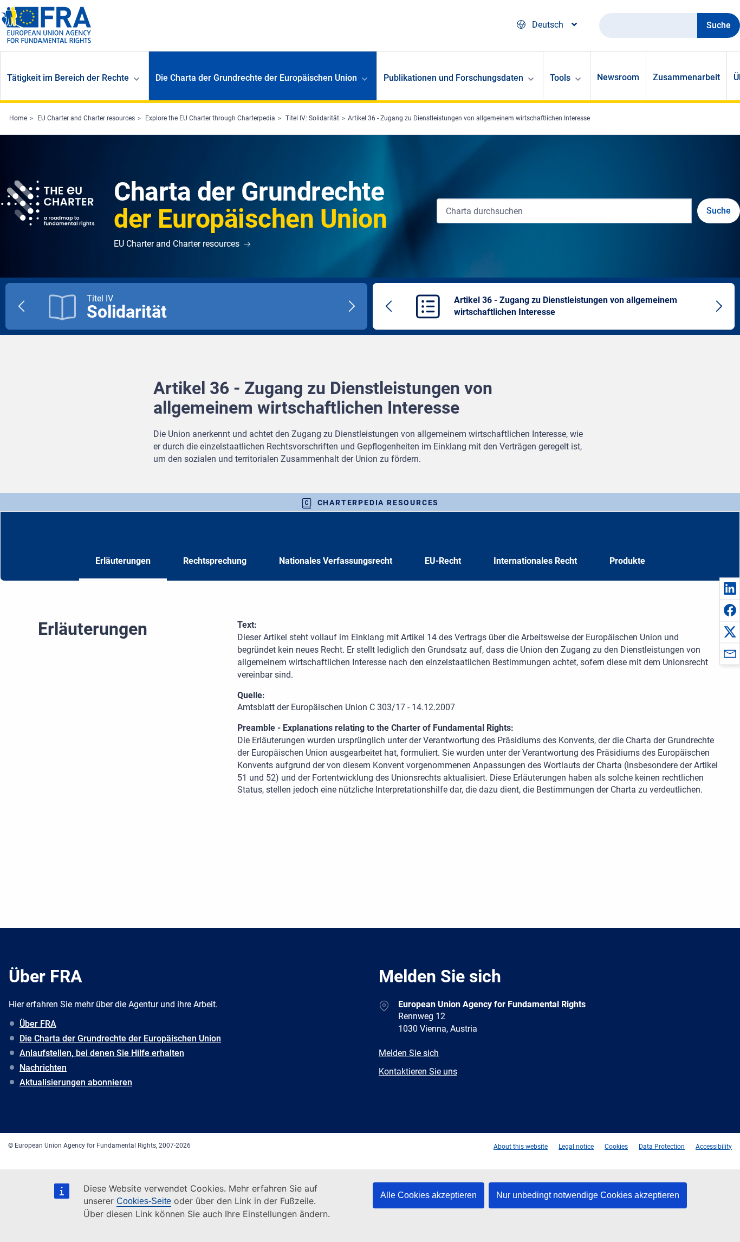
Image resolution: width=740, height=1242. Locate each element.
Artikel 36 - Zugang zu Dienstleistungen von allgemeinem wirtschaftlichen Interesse (469, 118)
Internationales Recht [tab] (535, 561)
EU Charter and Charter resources (86, 118)
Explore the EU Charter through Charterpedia (210, 118)
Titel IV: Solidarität (312, 118)
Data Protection (662, 1146)
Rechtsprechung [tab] (214, 561)
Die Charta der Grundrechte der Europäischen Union (120, 1038)
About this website (521, 1146)
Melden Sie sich (409, 1053)
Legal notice (576, 1146)
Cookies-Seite (143, 1201)
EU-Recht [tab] (443, 561)
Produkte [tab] (627, 561)
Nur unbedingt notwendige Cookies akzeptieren (587, 1195)
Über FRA (38, 1024)
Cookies (616, 1146)
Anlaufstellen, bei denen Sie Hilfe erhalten (102, 1053)
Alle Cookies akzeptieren (428, 1195)
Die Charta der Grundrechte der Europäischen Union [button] (256, 78)
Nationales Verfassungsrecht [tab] (335, 561)
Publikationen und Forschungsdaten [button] (453, 78)
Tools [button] (560, 78)
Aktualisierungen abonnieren (76, 1082)
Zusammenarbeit (686, 77)
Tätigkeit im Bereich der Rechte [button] (68, 78)
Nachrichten (43, 1068)
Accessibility (714, 1146)
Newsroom (618, 77)
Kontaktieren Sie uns (418, 1071)
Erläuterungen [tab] (123, 561)
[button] (729, 588)
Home (18, 118)
